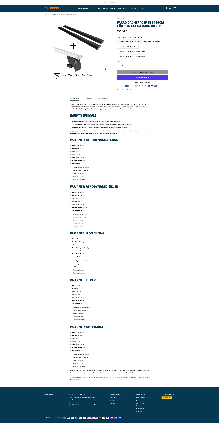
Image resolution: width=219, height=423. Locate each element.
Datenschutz (140, 403)
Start (45, 14)
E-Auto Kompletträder (82, 8)
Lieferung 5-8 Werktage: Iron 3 (128, 46)
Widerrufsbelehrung (142, 397)
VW (93, 8)
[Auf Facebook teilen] (122, 89)
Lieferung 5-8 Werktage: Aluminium (129, 41)
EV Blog (141, 8)
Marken (125, 8)
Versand (89, 98)
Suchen (112, 400)
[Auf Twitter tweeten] (127, 89)
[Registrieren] (95, 404)
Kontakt (112, 403)
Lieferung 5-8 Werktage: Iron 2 (153, 41)
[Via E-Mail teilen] (130, 89)
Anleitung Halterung (79, 179)
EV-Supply (120, 18)
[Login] (170, 8)
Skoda (98, 8)
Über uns (133, 8)
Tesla (119, 8)
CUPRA (105, 8)
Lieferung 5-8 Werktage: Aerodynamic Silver (132, 51)
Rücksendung (140, 408)
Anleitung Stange (78, 176)
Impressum (139, 411)
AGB (137, 400)
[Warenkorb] (174, 8)
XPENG (112, 8)
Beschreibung (74, 98)
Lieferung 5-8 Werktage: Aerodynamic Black (132, 56)
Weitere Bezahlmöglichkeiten (142, 82)
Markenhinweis (103, 98)
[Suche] (166, 8)
